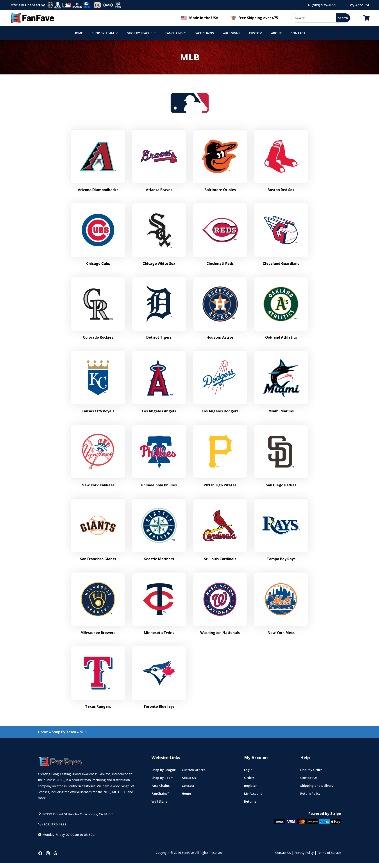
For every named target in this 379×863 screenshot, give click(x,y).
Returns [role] (250, 802)
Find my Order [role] (311, 771)
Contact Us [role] (308, 779)
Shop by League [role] (139, 33)
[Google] (55, 853)
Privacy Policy (304, 853)
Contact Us (283, 853)
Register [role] (250, 787)
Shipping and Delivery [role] (316, 787)
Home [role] (78, 33)
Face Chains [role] (204, 33)
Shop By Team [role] (103, 33)
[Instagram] (48, 853)
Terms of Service (329, 853)
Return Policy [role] (310, 795)
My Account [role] (253, 795)
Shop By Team (64, 731)
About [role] (276, 33)
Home (43, 731)
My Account (359, 5)
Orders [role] (249, 779)
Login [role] (248, 771)
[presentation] (40, 853)
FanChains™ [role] (175, 33)
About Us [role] (189, 779)
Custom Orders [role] (193, 771)
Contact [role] (298, 33)
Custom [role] (255, 33)
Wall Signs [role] (231, 33)
